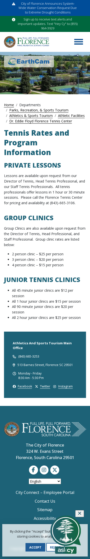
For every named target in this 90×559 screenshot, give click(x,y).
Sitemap (44, 509)
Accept (35, 547)
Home (9, 104)
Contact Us (45, 501)
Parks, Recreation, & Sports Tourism (38, 110)
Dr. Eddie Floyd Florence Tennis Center (40, 121)
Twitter (45, 386)
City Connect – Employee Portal (45, 492)
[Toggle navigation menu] (78, 41)
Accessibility (45, 518)
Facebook (25, 386)
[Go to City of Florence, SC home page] (26, 42)
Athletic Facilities (71, 115)
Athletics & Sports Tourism (31, 115)
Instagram (65, 386)
